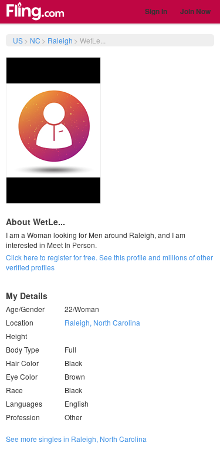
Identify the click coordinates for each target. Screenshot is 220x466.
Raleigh (60, 40)
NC (35, 40)
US (18, 40)
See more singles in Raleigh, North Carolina (76, 439)
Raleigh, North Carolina (102, 322)
